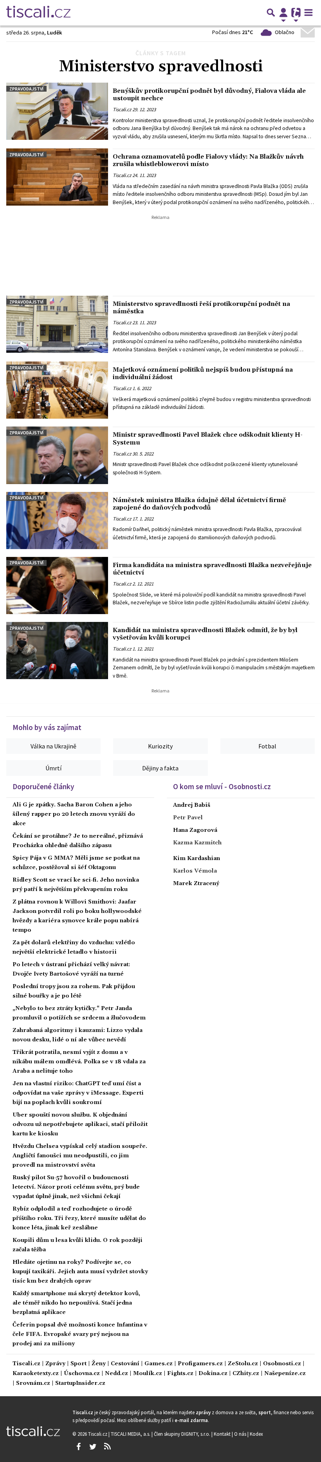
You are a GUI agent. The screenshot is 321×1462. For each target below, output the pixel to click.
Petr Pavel (188, 817)
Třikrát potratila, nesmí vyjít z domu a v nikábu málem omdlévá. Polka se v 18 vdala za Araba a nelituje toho (79, 1062)
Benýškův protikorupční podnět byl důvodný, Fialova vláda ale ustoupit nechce (209, 94)
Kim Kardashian (196, 858)
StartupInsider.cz (80, 1383)
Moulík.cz (147, 1373)
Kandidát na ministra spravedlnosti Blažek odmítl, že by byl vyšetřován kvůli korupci (205, 634)
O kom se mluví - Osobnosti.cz (222, 786)
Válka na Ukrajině (53, 746)
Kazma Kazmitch (197, 842)
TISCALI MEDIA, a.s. (131, 1434)
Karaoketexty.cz (36, 1373)
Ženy (99, 1364)
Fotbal (267, 746)
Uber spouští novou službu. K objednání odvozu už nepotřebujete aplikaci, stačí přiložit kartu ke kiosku (80, 1124)
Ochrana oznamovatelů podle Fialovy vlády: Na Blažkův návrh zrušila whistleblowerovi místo (208, 160)
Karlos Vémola (195, 871)
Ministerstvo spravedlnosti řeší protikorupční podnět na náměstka (201, 307)
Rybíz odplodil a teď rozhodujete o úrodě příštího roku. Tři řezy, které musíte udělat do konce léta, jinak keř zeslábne (79, 1218)
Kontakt (223, 1434)
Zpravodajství (26, 89)
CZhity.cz (246, 1373)
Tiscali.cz (122, 110)
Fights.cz (180, 1373)
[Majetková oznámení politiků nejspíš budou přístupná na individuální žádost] (57, 390)
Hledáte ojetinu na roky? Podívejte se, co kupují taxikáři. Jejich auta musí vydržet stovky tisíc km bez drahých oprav (80, 1272)
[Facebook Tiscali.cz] (78, 1447)
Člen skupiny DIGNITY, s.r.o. (182, 1434)
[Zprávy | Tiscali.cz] (38, 12)
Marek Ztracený (196, 883)
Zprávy (55, 1364)
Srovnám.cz (33, 1383)
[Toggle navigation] (308, 12)
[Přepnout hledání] (271, 12)
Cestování (125, 1364)
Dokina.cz (212, 1373)
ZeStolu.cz (243, 1364)
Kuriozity (160, 746)
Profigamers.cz (200, 1364)
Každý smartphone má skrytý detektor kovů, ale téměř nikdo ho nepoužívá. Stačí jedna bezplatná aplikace (76, 1303)
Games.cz (158, 1364)
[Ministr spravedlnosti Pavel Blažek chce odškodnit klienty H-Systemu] (57, 455)
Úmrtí (53, 768)
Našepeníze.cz (285, 1373)
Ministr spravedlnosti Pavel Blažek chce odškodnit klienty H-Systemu (208, 438)
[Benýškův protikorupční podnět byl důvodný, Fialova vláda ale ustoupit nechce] (57, 111)
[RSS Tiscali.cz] (107, 1447)
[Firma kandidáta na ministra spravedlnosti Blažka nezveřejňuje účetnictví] (57, 585)
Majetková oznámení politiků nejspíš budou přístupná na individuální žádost (203, 373)
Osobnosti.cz (282, 1364)
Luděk (54, 32)
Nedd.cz (116, 1373)
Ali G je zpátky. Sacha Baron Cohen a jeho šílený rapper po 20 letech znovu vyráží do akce (74, 814)
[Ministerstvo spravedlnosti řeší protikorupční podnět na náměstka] (57, 324)
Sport (78, 1364)
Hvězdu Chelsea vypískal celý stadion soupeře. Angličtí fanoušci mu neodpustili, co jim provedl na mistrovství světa (80, 1156)
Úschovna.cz (82, 1373)
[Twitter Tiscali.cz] (93, 1447)
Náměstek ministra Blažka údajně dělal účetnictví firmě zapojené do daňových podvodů (199, 503)
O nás (240, 1434)
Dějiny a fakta (160, 768)
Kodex (256, 1434)
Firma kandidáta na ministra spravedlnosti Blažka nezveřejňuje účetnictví (212, 568)
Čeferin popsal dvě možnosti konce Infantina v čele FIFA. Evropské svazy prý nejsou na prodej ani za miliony (80, 1334)
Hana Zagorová (195, 830)
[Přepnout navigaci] (283, 12)
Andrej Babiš (191, 805)
